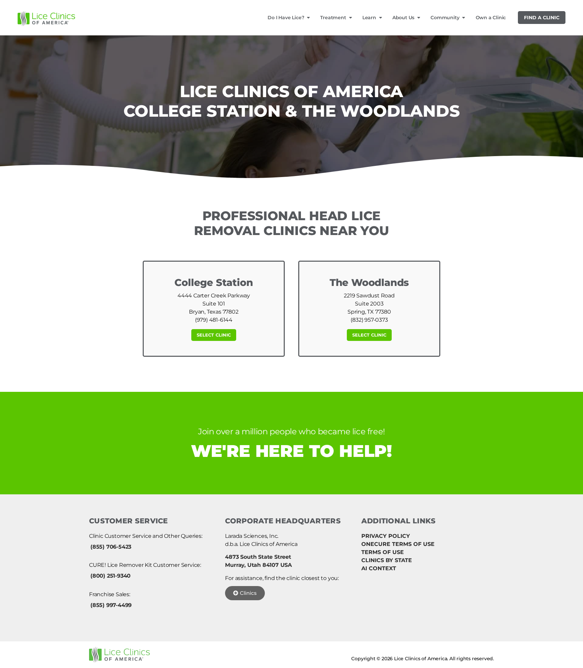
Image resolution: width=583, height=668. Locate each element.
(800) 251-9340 (110, 576)
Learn (369, 17)
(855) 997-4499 (111, 605)
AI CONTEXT (378, 568)
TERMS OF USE (382, 552)
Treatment (333, 17)
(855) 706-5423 (110, 547)
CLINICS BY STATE (386, 560)
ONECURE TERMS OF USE (398, 544)
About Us (403, 17)
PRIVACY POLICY (385, 536)
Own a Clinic (491, 17)
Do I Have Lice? (286, 17)
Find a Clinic (541, 17)
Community (445, 17)
